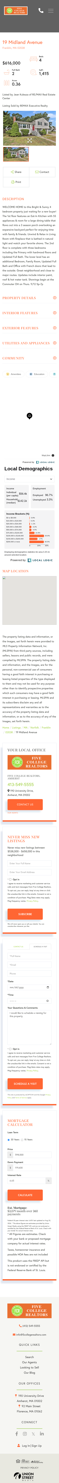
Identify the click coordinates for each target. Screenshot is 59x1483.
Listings (16, 727)
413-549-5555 (21, 784)
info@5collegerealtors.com (31, 1334)
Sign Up (37, 1446)
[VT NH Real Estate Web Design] (29, 1476)
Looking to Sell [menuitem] (29, 1367)
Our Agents (13, 813)
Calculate (25, 1195)
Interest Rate (14, 1175)
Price (10, 1149)
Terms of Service (21, 1098)
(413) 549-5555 (42, 10)
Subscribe (25, 914)
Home (5, 727)
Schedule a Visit (40, 947)
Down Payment (15, 1162)
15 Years (28, 1139)
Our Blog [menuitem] (29, 1372)
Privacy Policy (32, 901)
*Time (10, 994)
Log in (26, 1446)
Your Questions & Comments (23, 1007)
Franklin (46, 727)
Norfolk (34, 727)
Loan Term (13, 1132)
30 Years (15, 1139)
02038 (9, 732)
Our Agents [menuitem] (29, 1362)
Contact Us (25, 804)
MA (26, 727)
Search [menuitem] (29, 1357)
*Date (10, 981)
